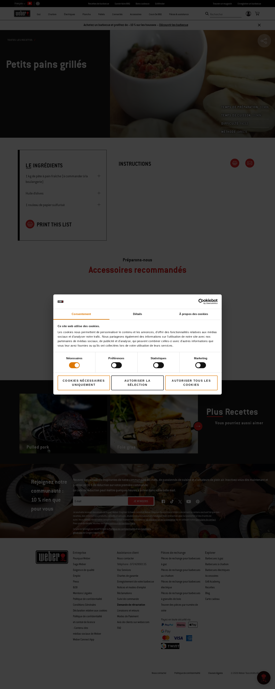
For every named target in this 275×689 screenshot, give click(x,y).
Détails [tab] (137, 314)
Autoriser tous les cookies (191, 383)
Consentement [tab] (81, 314)
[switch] (116, 365)
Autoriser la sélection (137, 383)
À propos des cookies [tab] (193, 314)
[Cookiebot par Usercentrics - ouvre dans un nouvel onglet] (201, 301)
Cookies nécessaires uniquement (84, 383)
